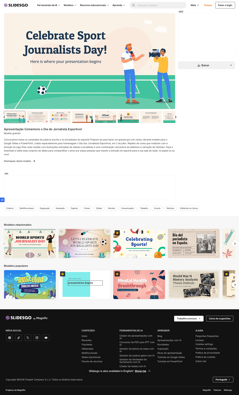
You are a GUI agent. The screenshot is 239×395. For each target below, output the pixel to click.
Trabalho (144, 208)
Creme (87, 208)
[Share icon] (169, 18)
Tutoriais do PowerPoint (169, 361)
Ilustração (60, 208)
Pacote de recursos (92, 361)
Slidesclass (87, 348)
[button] (175, 117)
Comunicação (127, 208)
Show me (140, 371)
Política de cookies (205, 357)
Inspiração (162, 348)
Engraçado (45, 208)
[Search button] (133, 5)
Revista (111, 208)
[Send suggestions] (2, 200)
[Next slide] (170, 61)
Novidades (163, 344)
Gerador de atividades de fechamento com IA (133, 360)
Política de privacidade (207, 352)
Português (221, 379)
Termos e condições (206, 348)
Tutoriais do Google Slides (171, 357)
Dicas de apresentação (169, 353)
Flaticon (217, 390)
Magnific (207, 390)
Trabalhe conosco (187, 318)
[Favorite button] (161, 18)
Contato (199, 340)
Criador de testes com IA (133, 366)
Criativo (9, 208)
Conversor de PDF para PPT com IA (137, 343)
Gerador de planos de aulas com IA (137, 350)
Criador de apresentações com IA (136, 337)
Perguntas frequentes (207, 336)
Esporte (74, 208)
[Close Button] (149, 371)
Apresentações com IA (169, 340)
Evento (157, 208)
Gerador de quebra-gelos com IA (137, 355)
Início (84, 336)
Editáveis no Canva (189, 208)
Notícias (170, 208)
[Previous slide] (4, 244)
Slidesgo (228, 390)
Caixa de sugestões (220, 318)
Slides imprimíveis (91, 357)
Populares (87, 344)
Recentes (87, 340)
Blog (159, 336)
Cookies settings (204, 344)
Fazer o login (225, 5)
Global (99, 208)
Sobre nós (200, 361)
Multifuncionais (27, 208)
